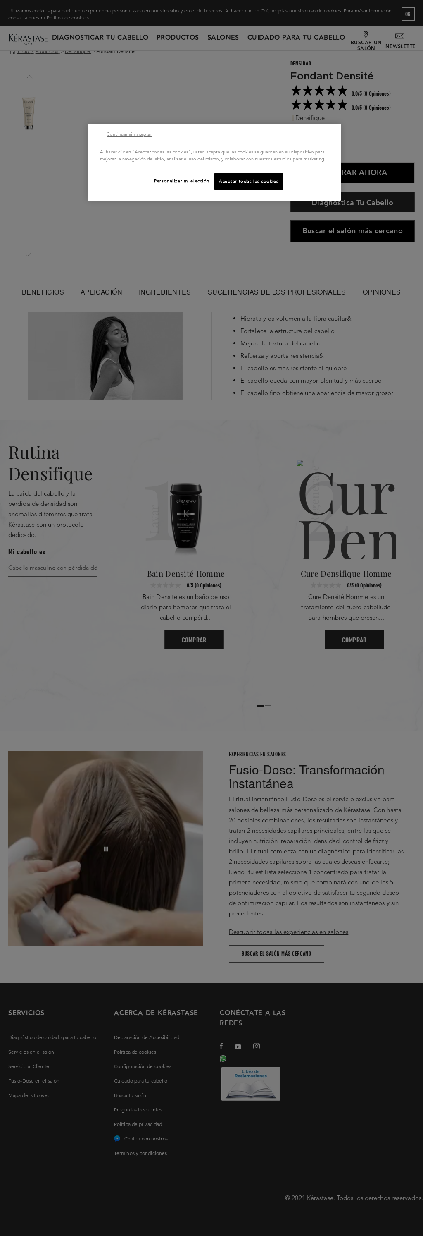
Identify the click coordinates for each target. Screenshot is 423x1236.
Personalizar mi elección (181, 181)
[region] (214, 162)
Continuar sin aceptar (129, 134)
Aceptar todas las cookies (248, 181)
